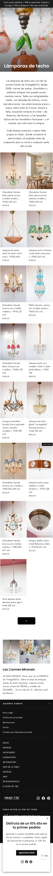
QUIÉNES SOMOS (13, 703)
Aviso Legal (8, 712)
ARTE (5, 776)
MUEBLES (7, 771)
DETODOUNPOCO (11, 781)
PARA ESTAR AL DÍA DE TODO (20, 809)
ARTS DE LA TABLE (11, 767)
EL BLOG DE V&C (11, 786)
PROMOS (7, 747)
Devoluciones (9, 722)
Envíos (6, 727)
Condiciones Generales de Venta (17, 732)
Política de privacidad (12, 717)
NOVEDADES (9, 752)
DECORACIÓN (9, 762)
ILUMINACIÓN (9, 757)
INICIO (6, 742)
